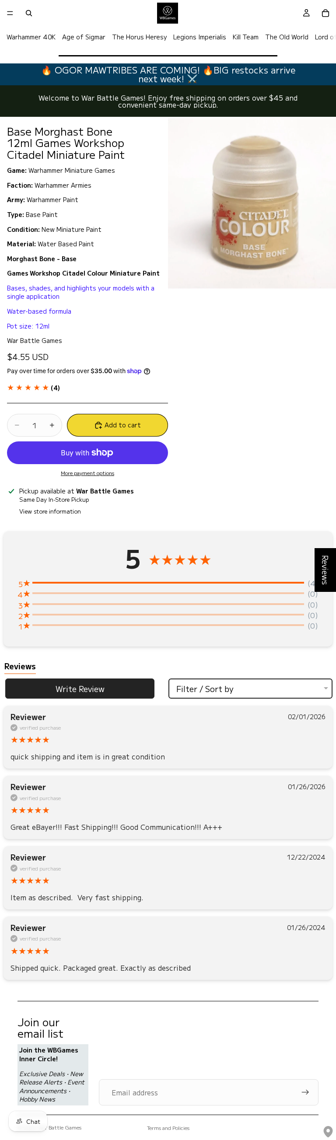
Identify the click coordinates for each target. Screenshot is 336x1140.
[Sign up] (305, 1092)
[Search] (28, 13)
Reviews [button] (325, 570)
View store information (50, 511)
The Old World (286, 36)
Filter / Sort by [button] (205, 688)
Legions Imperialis (199, 36)
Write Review (80, 688)
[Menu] (10, 13)
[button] (33, 387)
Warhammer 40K (31, 36)
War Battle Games (59, 1127)
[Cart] (325, 13)
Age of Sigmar (83, 36)
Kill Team (246, 36)
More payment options (87, 472)
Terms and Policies (168, 1127)
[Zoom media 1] (252, 203)
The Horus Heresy (139, 36)
